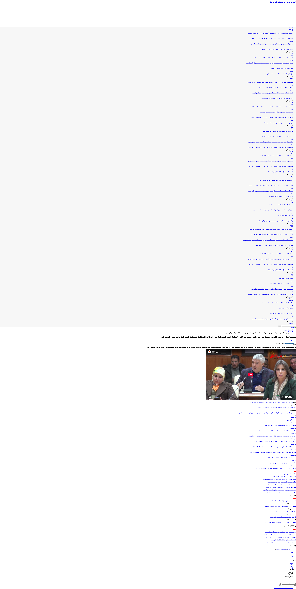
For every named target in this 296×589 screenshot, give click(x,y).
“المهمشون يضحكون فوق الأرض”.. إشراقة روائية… (283, 500)
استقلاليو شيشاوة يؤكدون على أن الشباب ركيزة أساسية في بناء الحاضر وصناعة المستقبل (270, 33)
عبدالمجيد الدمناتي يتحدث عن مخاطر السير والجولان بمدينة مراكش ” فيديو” (277, 407)
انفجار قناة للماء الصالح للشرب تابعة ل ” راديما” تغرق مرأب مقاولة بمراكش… (273, 245)
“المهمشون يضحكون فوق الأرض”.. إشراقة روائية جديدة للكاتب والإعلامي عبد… (273, 57)
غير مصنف (290, 291)
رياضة (291, 78)
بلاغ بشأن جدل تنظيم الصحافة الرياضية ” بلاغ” (281, 283)
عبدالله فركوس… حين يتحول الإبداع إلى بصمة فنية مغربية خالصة (276, 112)
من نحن (291, 572)
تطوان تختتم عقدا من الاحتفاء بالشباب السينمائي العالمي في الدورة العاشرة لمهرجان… (271, 117)
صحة (291, 225)
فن (292, 102)
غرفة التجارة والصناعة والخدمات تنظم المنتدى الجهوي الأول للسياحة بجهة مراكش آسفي (270, 147)
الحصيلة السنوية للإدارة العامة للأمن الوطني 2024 (280, 171)
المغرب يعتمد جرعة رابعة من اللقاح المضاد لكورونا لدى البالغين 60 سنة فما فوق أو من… (270, 234)
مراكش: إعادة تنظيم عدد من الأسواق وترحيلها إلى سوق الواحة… (279, 522)
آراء (292, 133)
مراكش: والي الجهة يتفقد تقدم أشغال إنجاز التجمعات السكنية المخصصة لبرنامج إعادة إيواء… (269, 63)
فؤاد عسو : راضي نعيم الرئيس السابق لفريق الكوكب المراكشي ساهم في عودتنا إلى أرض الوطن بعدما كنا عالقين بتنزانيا (266, 413)
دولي (291, 127)
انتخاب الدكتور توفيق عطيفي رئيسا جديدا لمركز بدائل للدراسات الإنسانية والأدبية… (272, 289)
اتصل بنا (291, 323)
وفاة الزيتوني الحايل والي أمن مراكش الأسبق (281, 68)
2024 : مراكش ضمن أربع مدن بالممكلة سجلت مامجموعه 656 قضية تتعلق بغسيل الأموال (270, 142)
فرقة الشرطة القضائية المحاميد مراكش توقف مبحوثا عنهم (278, 131)
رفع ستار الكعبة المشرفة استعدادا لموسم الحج (281, 204)
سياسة (291, 29)
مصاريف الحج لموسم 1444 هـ (285, 215)
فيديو (291, 274)
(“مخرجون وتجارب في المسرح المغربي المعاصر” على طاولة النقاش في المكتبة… (272, 106)
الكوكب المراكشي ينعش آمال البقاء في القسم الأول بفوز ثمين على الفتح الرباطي (272, 93)
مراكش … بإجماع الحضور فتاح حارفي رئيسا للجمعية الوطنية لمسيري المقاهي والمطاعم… (270, 294)
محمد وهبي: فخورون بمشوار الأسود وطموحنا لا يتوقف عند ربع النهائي (275, 87)
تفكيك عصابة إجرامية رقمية (286, 278)
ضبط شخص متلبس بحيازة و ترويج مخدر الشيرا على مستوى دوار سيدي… (277, 542)
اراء (292, 564)
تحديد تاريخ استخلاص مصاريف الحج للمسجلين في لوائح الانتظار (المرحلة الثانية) (273, 210)
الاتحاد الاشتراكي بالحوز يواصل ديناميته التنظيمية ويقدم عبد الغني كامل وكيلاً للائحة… (271, 38)
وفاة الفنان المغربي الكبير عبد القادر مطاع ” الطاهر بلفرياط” (277, 302)
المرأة (291, 249)
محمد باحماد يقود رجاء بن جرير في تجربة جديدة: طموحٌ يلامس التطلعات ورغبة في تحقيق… (270, 82)
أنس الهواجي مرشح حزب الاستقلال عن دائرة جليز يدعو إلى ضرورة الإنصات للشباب (272, 44)
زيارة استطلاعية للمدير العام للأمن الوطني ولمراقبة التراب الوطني (276, 136)
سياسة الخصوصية (289, 576)
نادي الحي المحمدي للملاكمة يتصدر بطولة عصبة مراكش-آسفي (277, 98)
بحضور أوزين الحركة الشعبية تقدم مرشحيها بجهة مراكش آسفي (277, 49)
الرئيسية (291, 27)
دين (292, 200)
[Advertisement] (148, 15)
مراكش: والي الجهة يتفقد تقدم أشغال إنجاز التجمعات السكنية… (280, 506)
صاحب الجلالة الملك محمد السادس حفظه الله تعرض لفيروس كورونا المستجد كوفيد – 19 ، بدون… (268, 240)
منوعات (291, 298)
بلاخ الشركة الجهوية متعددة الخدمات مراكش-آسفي (280, 73)
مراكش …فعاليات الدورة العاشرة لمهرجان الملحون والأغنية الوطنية (276, 122)
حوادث (291, 151)
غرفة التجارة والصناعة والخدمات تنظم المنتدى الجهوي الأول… (280, 537)
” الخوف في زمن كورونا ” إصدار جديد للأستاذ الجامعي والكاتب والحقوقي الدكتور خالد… (271, 229)
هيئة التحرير (290, 573)
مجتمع (291, 53)
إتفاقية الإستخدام (289, 574)
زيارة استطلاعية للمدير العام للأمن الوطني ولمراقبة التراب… (280, 532)
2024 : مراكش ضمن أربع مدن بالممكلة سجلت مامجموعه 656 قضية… (278, 534)
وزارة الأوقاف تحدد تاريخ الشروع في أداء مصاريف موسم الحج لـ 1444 (275, 220)
